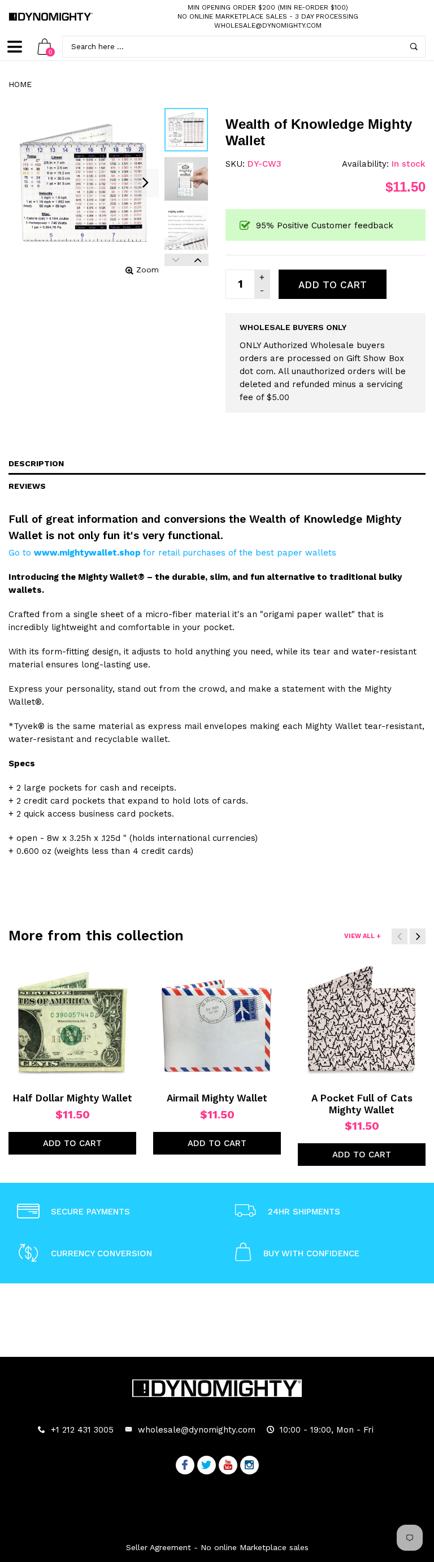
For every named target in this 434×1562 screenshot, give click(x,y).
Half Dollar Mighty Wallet (72, 1098)
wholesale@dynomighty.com (268, 25)
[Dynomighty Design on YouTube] (228, 1466)
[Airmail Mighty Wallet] (217, 1022)
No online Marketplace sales (232, 16)
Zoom (147, 269)
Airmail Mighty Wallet (217, 1098)
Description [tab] (36, 463)
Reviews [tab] (27, 486)
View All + (362, 936)
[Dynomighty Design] (50, 16)
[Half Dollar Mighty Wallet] (72, 1022)
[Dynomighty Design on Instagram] (249, 1466)
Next (197, 260)
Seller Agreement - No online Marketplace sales (217, 1547)
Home (20, 84)
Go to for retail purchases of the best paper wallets (172, 553)
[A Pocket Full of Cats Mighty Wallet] (362, 1022)
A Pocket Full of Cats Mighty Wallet (362, 1103)
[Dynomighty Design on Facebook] (185, 1466)
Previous (175, 260)
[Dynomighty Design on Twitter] (206, 1466)
